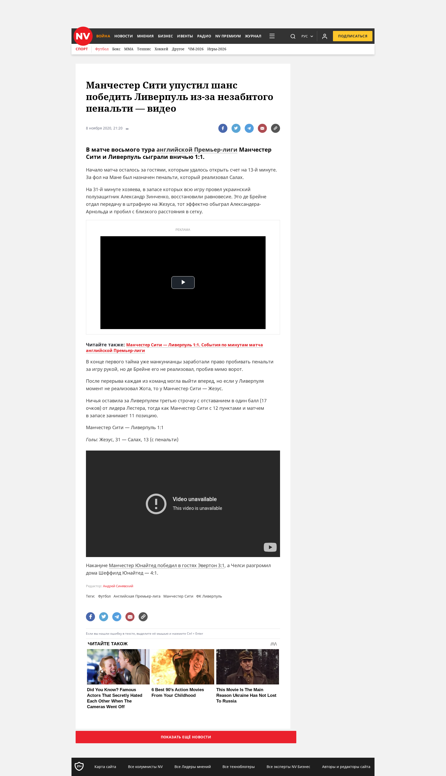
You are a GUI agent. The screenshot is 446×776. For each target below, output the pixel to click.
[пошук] (293, 36)
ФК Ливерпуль (209, 596)
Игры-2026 (216, 48)
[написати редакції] (262, 128)
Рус (304, 36)
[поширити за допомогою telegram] (249, 128)
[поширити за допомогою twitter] (236, 128)
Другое (178, 48)
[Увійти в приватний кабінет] (324, 36)
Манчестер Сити (178, 596)
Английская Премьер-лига (137, 596)
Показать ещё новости (186, 736)
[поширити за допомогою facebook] (222, 128)
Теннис (144, 48)
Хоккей (161, 48)
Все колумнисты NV (145, 766)
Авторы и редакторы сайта (346, 766)
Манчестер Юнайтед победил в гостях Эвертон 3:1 (167, 565)
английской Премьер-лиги (196, 149)
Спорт (82, 48)
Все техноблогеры (238, 766)
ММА (128, 48)
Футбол (102, 48)
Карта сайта (105, 766)
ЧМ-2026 (196, 48)
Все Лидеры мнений (192, 766)
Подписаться (352, 36)
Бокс (116, 48)
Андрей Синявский (118, 586)
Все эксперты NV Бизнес (288, 766)
